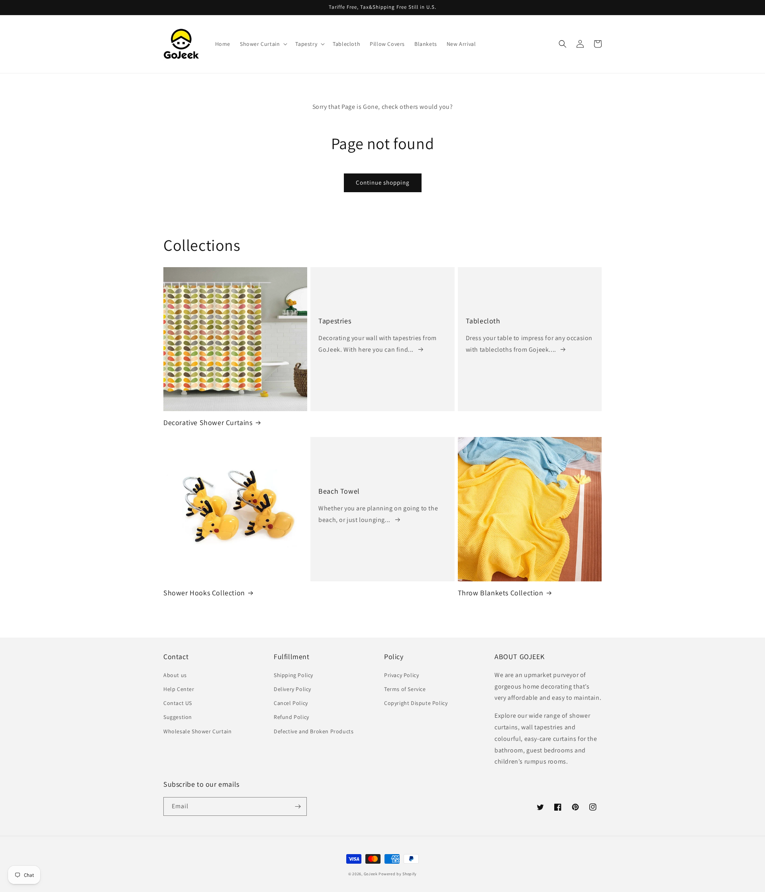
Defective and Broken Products (313, 731)
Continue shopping (383, 182)
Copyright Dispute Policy (415, 703)
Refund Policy (291, 717)
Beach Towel (339, 491)
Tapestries (334, 320)
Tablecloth (483, 320)
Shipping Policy (293, 675)
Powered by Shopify (398, 873)
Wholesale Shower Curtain (197, 731)
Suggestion (177, 717)
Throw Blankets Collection (500, 592)
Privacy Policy (401, 675)
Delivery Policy (292, 689)
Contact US (177, 703)
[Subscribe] (297, 806)
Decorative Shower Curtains (208, 422)
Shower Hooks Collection (204, 592)
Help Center (178, 689)
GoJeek (371, 873)
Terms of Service (405, 689)
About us (175, 675)
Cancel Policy (291, 703)
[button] (262, 43)
